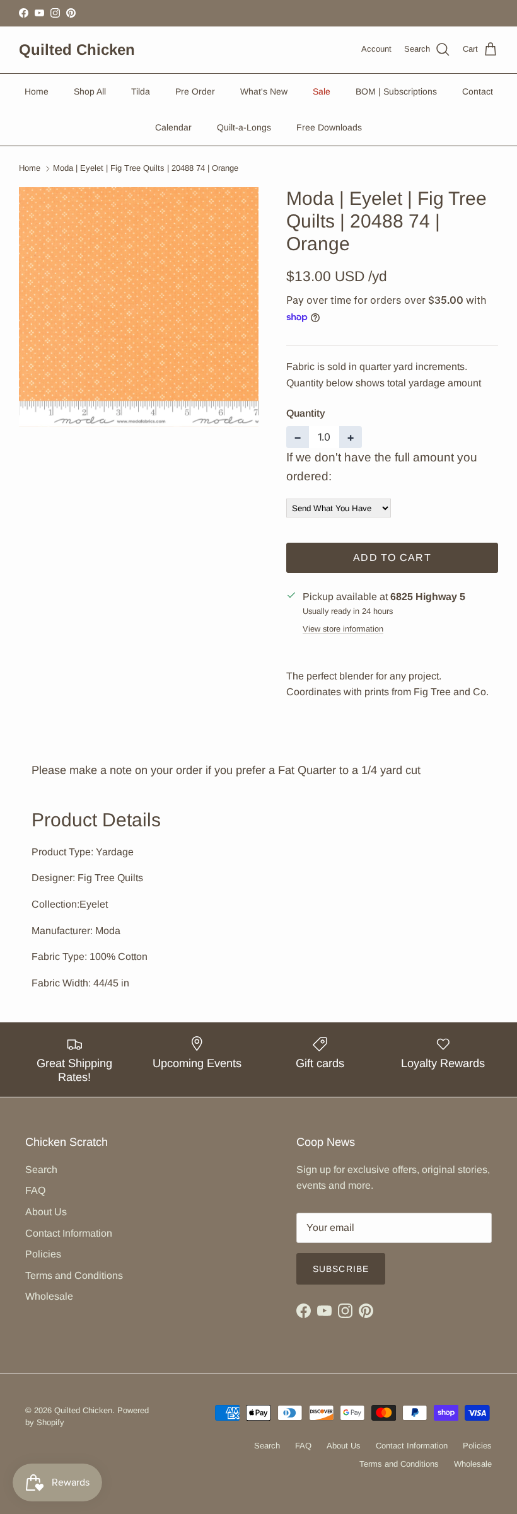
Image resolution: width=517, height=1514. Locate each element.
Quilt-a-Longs (244, 127)
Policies (43, 1254)
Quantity (305, 413)
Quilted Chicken (83, 1410)
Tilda (140, 91)
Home (37, 91)
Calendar (173, 127)
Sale (321, 91)
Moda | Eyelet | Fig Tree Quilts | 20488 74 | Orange (145, 168)
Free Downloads (329, 127)
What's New (264, 91)
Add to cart (392, 557)
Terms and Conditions (74, 1275)
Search (41, 1169)
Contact (477, 91)
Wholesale (49, 1296)
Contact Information (68, 1233)
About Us (46, 1211)
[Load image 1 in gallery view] (138, 307)
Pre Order (195, 91)
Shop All (90, 91)
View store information (343, 628)
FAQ (35, 1190)
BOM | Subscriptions (396, 91)
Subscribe (341, 1269)
